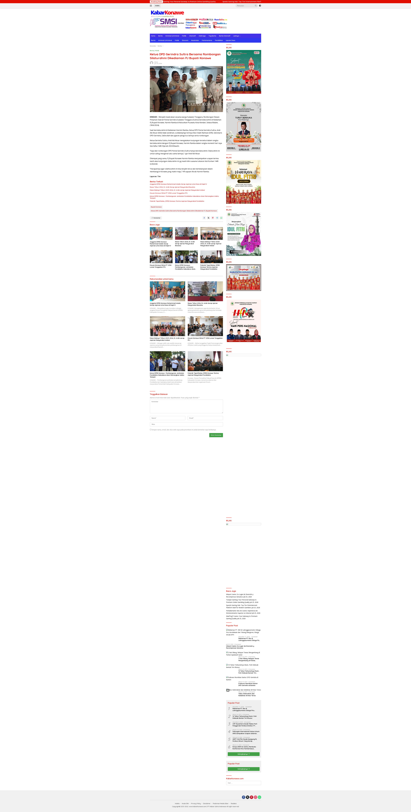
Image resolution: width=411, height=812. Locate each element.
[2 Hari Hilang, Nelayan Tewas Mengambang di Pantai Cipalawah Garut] (243, 653)
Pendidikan (219, 40)
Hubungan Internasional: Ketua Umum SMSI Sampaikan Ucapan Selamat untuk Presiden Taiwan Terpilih (246, 732)
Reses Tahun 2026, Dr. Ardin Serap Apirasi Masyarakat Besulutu (172, 187)
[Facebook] (243, 797)
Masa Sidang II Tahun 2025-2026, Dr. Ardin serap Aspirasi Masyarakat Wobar (177, 190)
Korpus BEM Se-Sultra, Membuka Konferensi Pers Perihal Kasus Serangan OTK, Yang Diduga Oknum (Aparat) (246, 748)
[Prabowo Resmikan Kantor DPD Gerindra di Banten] (243, 678)
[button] (256, 5)
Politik (184, 36)
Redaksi (234, 804)
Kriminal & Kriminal (172, 36)
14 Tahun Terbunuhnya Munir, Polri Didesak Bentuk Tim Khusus (248, 672)
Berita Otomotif (224, 36)
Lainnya (236, 36)
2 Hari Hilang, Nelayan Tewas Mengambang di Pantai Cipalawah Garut (248, 659)
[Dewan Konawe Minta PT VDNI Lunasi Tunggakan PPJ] (161, 256)
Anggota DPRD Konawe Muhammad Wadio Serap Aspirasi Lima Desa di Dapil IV (178, 184)
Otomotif (192, 36)
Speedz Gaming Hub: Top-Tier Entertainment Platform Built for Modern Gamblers (195, 2)
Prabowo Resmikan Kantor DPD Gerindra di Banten (248, 684)
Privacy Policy (196, 804)
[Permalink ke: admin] (151, 63)
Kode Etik (185, 804)
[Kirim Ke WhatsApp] (221, 217)
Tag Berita (212, 36)
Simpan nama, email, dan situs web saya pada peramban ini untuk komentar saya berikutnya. (184, 430)
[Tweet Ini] (208, 217)
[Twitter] (247, 797)
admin (156, 62)
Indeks (157, 5)
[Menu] (151, 5)
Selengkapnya (243, 754)
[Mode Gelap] (260, 5)
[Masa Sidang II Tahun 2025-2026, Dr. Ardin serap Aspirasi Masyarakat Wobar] (211, 233)
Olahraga (202, 36)
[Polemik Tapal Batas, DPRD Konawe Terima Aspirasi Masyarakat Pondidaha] (211, 256)
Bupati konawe (156, 207)
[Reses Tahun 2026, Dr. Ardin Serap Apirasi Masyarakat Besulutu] (186, 233)
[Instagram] (255, 797)
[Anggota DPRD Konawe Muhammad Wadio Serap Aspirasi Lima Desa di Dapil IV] (161, 233)
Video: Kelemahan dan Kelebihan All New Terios (247, 695)
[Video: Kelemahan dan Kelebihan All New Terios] (243, 690)
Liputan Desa (230, 40)
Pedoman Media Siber (221, 804)
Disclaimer (207, 804)
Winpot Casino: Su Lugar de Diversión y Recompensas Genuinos (240, 647)
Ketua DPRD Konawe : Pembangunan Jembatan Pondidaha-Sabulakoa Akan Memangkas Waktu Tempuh (184, 197)
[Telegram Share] (217, 217)
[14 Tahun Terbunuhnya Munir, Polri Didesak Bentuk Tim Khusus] (243, 666)
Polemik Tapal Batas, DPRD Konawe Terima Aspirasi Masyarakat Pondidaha (177, 201)
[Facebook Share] (204, 217)
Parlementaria (207, 40)
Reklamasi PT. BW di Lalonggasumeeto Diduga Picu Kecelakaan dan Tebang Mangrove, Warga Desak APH (249, 639)
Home (153, 36)
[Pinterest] (251, 797)
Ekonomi (185, 40)
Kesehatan (195, 40)
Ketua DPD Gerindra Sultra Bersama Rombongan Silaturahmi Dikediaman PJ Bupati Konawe (184, 211)
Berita (160, 36)
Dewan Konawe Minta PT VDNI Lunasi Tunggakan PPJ (169, 193)
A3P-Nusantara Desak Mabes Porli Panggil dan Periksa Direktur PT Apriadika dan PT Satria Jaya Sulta (245, 725)
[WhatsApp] (259, 797)
